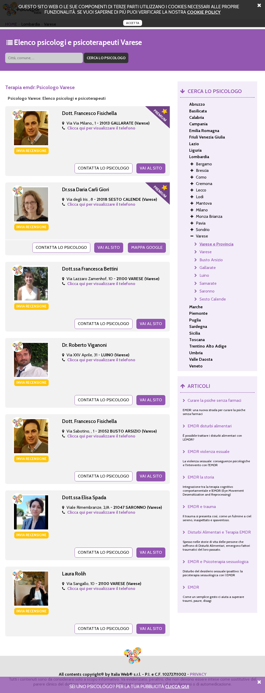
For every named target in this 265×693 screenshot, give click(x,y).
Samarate (208, 283)
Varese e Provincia (216, 244)
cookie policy (203, 12)
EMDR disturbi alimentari (210, 426)
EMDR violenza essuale (209, 451)
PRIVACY (198, 674)
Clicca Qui (177, 686)
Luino (204, 275)
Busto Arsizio (211, 259)
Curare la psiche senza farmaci (214, 400)
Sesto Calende (213, 299)
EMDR (193, 587)
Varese (206, 251)
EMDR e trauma (202, 506)
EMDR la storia (201, 477)
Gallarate (208, 267)
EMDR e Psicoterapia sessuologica (218, 561)
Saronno (207, 291)
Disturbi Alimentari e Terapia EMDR (219, 532)
